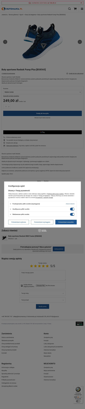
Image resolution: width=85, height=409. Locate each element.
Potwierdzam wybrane (18, 222)
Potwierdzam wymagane (42, 222)
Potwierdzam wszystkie (66, 222)
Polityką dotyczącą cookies (55, 194)
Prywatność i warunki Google (44, 197)
